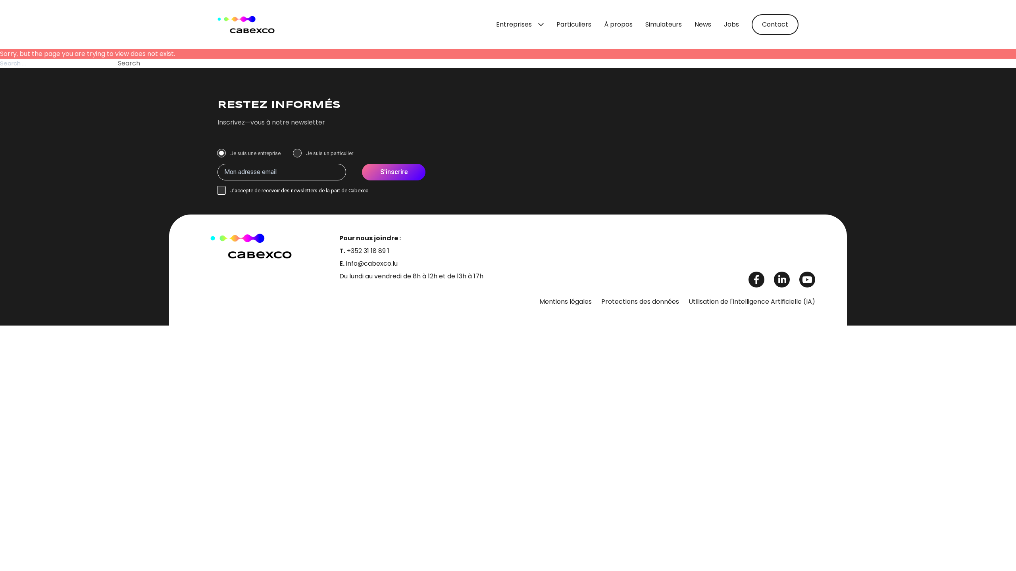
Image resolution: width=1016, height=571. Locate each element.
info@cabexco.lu (372, 263)
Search (129, 63)
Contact (775, 24)
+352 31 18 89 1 (368, 250)
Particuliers (573, 24)
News (703, 24)
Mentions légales (565, 301)
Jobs (731, 24)
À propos (618, 24)
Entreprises (514, 24)
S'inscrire (394, 172)
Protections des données (640, 301)
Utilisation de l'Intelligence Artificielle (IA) (752, 301)
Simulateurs (663, 24)
